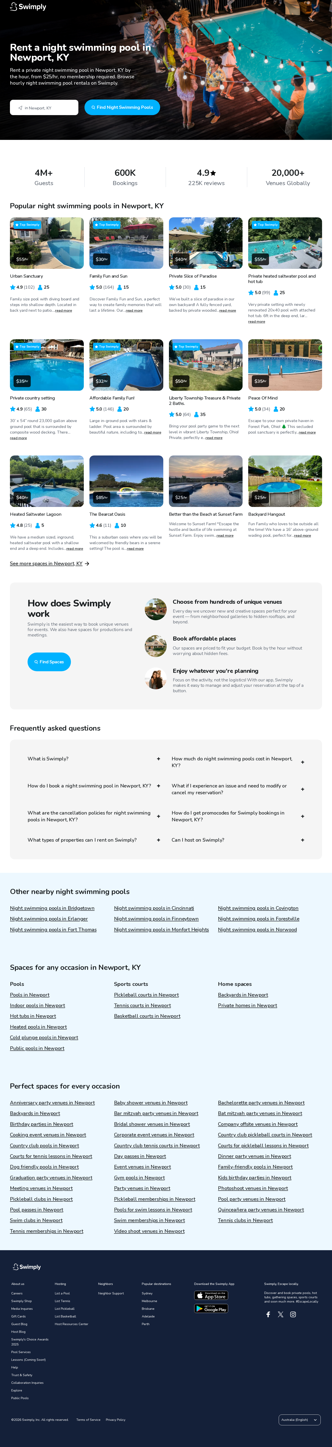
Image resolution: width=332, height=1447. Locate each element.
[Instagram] (293, 1314)
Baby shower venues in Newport (151, 1102)
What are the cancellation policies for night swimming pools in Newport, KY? (89, 816)
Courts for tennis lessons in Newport (51, 1156)
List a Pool (62, 1293)
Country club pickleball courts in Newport (265, 1134)
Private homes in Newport (247, 1005)
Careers (17, 1293)
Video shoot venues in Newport (149, 1231)
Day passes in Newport (140, 1156)
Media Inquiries (22, 1309)
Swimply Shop (21, 1301)
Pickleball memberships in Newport (154, 1199)
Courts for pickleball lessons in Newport (263, 1145)
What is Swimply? (48, 758)
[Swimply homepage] (166, 6)
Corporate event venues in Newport (154, 1134)
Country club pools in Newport (44, 1145)
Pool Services (21, 1352)
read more (63, 310)
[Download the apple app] (211, 1295)
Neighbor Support (111, 1293)
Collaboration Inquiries (27, 1383)
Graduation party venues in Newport (51, 1177)
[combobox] (44, 107)
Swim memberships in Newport (149, 1220)
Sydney (147, 1293)
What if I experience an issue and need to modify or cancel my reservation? (229, 789)
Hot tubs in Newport (33, 1016)
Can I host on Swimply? (198, 840)
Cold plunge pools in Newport (44, 1037)
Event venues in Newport (142, 1167)
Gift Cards (18, 1316)
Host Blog (18, 1332)
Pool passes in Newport (36, 1209)
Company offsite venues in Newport (258, 1124)
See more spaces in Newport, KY (46, 563)
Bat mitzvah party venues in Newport (260, 1113)
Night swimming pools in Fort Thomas (53, 929)
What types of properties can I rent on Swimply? (82, 840)
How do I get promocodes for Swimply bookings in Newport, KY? (228, 816)
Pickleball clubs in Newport (41, 1199)
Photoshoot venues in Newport (253, 1188)
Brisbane (148, 1309)
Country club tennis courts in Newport (157, 1145)
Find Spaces (52, 662)
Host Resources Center (71, 1324)
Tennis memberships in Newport (46, 1231)
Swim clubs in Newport (36, 1220)
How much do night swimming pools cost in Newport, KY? (232, 762)
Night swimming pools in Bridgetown (52, 908)
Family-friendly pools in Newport (255, 1167)
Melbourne (149, 1301)
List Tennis (62, 1301)
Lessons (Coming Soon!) (28, 1360)
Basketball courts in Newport (147, 1016)
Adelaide (148, 1316)
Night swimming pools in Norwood (257, 929)
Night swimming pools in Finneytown (156, 918)
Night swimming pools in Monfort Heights (161, 929)
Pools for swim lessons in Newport (153, 1209)
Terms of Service (88, 1420)
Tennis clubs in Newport (245, 1220)
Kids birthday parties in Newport (254, 1177)
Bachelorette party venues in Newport (261, 1102)
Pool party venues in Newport (251, 1199)
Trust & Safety (21, 1375)
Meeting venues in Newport (41, 1188)
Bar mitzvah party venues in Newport (156, 1113)
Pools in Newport (29, 995)
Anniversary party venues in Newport (52, 1102)
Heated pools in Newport (38, 1027)
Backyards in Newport (243, 995)
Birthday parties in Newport (41, 1124)
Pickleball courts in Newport (146, 995)
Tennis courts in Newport (142, 1005)
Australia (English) (294, 1420)
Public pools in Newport (37, 1048)
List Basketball (65, 1316)
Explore (16, 1390)
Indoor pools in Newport (37, 1005)
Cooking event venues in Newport (48, 1134)
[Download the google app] (211, 1308)
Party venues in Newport (142, 1188)
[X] (281, 1314)
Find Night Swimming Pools (125, 107)
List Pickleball (65, 1309)
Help (14, 1367)
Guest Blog (19, 1324)
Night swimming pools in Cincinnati (154, 908)
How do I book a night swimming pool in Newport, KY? (89, 786)
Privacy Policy (115, 1420)
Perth (146, 1324)
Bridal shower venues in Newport (152, 1124)
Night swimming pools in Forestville (258, 918)
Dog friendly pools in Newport (44, 1167)
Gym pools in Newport (139, 1177)
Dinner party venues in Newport (254, 1156)
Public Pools (20, 1398)
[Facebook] (268, 1314)
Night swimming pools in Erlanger (49, 918)
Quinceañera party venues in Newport (261, 1209)
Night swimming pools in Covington (258, 908)
